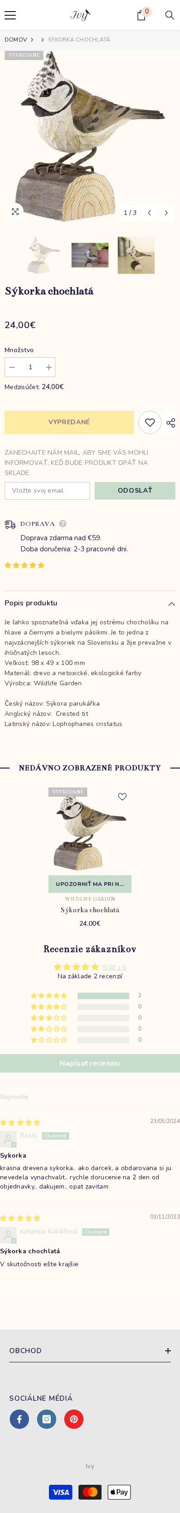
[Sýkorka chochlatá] (90, 829)
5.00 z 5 (114, 967)
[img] (20, 1122)
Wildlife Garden (90, 899)
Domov (16, 39)
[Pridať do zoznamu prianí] (150, 422)
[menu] (10, 15)
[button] (149, 213)
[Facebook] (19, 1419)
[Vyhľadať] (169, 15)
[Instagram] (46, 1419)
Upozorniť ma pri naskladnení (94, 884)
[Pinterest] (74, 1419)
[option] (90, 136)
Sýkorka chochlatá (89, 910)
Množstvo (19, 350)
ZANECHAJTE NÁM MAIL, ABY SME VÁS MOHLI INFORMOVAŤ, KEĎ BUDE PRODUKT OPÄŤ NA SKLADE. (77, 462)
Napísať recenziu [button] (90, 1063)
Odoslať (135, 490)
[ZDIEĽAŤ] (168, 423)
